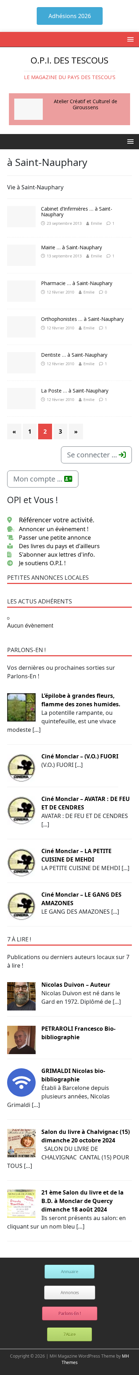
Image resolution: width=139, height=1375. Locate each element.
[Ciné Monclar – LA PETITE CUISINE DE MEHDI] (21, 862)
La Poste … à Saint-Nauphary (74, 390)
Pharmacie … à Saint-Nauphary (76, 283)
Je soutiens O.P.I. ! (42, 563)
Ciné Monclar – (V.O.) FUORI (79, 756)
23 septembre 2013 (64, 223)
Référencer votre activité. (56, 520)
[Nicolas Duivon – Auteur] (21, 996)
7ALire (69, 1334)
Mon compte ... (38, 479)
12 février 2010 (60, 292)
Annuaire (69, 1271)
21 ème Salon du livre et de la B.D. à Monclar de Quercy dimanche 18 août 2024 (82, 1200)
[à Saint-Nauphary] (21, 216)
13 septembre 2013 (64, 255)
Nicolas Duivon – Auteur (75, 985)
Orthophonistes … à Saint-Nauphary (82, 319)
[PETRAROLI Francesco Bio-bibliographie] (21, 1039)
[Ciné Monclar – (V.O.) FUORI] (21, 767)
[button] (129, 39)
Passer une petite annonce (55, 537)
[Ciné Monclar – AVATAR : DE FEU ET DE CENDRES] (21, 810)
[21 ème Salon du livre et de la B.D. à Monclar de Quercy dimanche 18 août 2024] (21, 1203)
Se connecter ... (93, 455)
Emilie (96, 223)
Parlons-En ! (69, 1313)
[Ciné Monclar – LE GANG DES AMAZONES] (21, 905)
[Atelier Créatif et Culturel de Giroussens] (28, 109)
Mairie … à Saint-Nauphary (71, 247)
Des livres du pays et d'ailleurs (59, 546)
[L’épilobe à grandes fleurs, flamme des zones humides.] (21, 707)
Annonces (70, 1292)
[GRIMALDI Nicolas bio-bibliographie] (21, 1082)
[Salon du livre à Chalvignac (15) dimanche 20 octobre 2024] (21, 1143)
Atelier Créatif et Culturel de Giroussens (85, 104)
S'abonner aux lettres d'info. (57, 554)
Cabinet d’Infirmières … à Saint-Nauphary (76, 211)
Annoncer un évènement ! (53, 529)
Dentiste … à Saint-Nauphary (74, 354)
